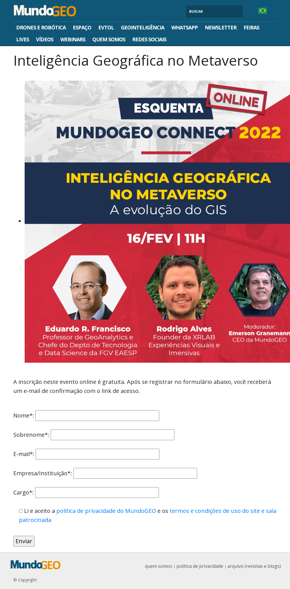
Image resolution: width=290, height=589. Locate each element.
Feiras (251, 27)
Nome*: (24, 415)
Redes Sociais (149, 39)
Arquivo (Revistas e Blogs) (254, 566)
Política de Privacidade (199, 566)
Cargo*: (24, 492)
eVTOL (106, 27)
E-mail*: (24, 454)
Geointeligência (142, 27)
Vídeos (44, 39)
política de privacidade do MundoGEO (106, 511)
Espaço (82, 27)
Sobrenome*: (32, 434)
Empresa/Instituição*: (43, 473)
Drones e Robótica (41, 27)
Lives (22, 39)
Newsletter (220, 27)
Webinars (72, 39)
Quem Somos (108, 39)
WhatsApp (184, 27)
